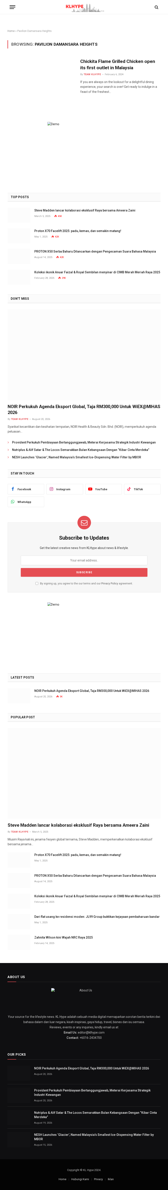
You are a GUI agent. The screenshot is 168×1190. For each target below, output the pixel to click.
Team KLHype (92, 74)
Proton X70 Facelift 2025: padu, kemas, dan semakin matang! (77, 231)
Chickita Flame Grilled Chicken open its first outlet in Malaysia (117, 64)
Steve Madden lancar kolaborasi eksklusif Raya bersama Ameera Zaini (84, 210)
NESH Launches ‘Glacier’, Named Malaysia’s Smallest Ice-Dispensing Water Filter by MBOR (76, 457)
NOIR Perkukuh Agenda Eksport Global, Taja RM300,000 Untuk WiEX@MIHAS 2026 (84, 409)
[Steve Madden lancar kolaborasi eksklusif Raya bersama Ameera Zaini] (19, 215)
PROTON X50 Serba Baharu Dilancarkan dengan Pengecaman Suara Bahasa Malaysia (95, 251)
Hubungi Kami (80, 1179)
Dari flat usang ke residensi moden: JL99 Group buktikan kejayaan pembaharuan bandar (97, 916)
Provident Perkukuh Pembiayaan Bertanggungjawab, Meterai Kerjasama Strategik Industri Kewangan (84, 442)
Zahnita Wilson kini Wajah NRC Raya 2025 (63, 937)
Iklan (111, 1179)
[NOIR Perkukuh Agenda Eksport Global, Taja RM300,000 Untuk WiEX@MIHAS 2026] (84, 354)
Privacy (98, 1179)
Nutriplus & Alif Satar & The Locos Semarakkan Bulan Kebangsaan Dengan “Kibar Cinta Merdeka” (80, 450)
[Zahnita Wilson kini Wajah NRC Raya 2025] (19, 942)
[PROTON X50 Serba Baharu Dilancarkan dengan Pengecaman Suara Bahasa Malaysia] (19, 256)
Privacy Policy (109, 583)
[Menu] (12, 7)
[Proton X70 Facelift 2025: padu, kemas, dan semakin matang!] (19, 235)
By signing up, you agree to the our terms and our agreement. (86, 583)
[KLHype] (84, 7)
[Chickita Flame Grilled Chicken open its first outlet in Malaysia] (41, 78)
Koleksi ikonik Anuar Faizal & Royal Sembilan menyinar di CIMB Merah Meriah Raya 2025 (97, 272)
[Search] (156, 7)
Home (11, 31)
